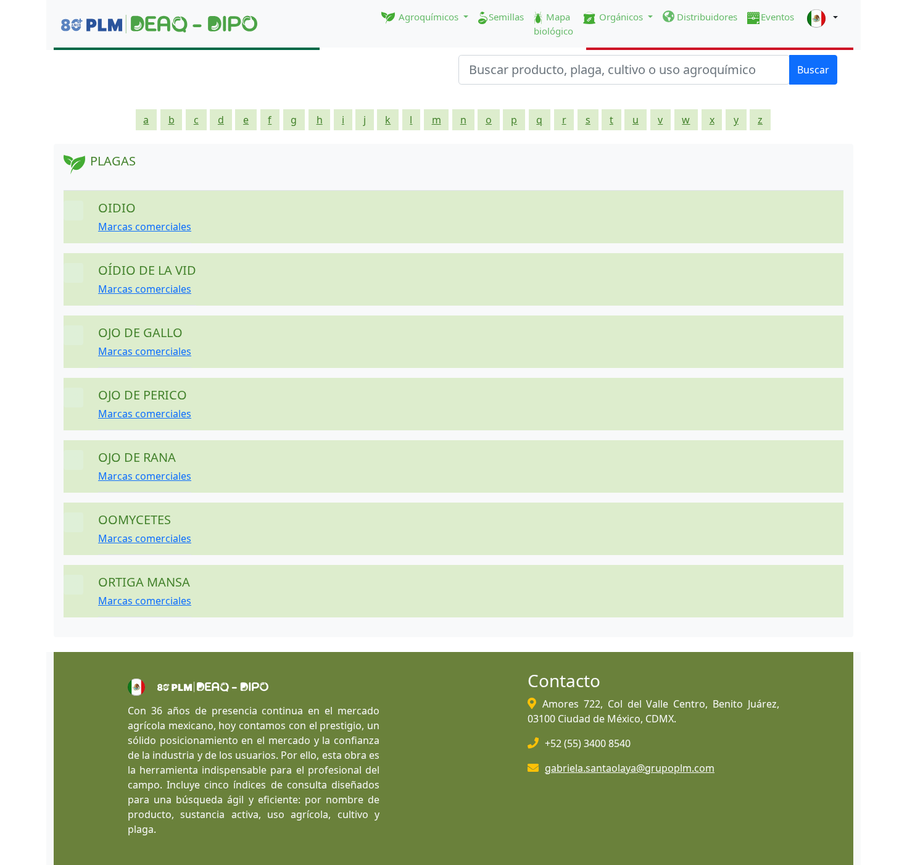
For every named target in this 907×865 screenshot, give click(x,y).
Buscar (813, 70)
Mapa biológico (553, 23)
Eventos (777, 16)
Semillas (506, 16)
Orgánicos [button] (621, 16)
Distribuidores (705, 16)
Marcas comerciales (144, 226)
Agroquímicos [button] (428, 16)
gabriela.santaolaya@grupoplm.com (629, 768)
